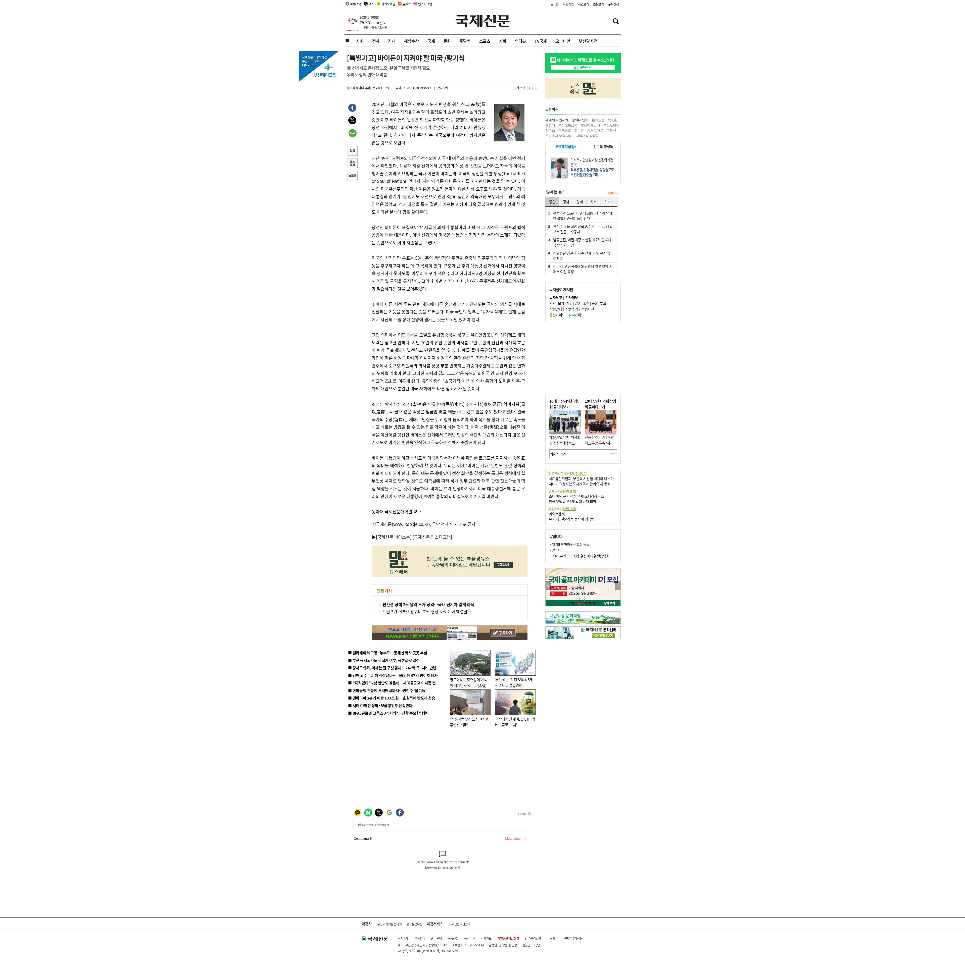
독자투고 (469, 938)
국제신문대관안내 (459, 924)
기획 (502, 41)
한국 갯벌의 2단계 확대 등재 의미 (572, 501)
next (617, 585)
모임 (561, 303)
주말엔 (464, 41)
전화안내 (419, 938)
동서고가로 (595, 130)
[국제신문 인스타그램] (432, 537)
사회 (360, 41)
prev (548, 585)
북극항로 (564, 130)
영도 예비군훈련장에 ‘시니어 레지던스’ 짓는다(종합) (469, 682)
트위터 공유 (352, 121)
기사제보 (486, 938)
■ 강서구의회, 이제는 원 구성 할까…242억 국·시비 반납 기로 (396, 667)
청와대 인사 (580, 120)
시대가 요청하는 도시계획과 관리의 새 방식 (579, 483)
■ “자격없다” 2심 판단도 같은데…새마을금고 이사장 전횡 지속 (397, 682)
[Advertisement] (583, 358)
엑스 (371, 4)
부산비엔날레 (590, 125)
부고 (603, 303)
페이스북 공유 (352, 108)
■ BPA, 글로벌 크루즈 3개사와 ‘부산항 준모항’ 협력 (388, 713)
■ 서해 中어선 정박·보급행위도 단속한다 (380, 705)
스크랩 (352, 176)
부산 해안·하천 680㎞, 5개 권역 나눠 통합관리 (514, 682)
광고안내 (436, 938)
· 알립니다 (556, 550)
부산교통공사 (567, 125)
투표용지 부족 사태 (558, 136)
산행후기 (571, 308)
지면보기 (583, 4)
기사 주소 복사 (352, 163)
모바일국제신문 (573, 938)
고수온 (579, 130)
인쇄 (352, 151)
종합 (552, 201)
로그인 (555, 4)
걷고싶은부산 (414, 924)
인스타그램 (425, 4)
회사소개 (403, 938)
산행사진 (587, 308)
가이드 (557, 314)
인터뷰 (520, 41)
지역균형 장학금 (587, 136)
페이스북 (355, 4)
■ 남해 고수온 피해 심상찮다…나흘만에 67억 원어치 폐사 (393, 675)
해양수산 (411, 41)
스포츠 (484, 41)
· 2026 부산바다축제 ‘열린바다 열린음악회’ (579, 555)
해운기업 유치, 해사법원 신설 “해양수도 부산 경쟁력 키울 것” (565, 443)
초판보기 (598, 4)
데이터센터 (557, 513)
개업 (569, 303)
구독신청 (613, 4)
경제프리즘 (562, 491)
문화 (447, 41)
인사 (552, 303)
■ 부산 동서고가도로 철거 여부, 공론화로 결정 (384, 660)
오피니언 (562, 41)
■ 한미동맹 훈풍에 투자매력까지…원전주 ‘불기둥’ (387, 690)
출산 (586, 303)
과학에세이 (562, 509)
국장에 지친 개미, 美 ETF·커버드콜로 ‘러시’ (515, 721)
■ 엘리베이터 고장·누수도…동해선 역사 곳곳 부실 (387, 652)
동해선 (611, 130)
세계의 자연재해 (556, 120)
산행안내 (555, 308)
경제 (392, 41)
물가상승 (598, 120)
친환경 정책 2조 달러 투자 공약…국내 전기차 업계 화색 (428, 604)
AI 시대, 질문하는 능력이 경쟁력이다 (575, 518)
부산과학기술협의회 (389, 924)
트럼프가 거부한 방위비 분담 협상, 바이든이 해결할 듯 (427, 611)
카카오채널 (388, 4)
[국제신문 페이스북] (394, 537)
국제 (431, 41)
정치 (376, 41)
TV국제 (541, 41)
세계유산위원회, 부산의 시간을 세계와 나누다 (581, 478)
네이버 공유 (352, 133)
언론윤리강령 (533, 938)
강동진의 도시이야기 (568, 473)
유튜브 (407, 4)
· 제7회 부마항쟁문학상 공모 (569, 544)
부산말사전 (588, 41)
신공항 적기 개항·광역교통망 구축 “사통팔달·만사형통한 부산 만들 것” (600, 446)
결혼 (578, 303)
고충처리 (552, 938)
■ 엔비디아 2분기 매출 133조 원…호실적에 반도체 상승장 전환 (397, 698)
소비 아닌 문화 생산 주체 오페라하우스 (576, 496)
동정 (595, 303)
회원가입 (568, 4)
